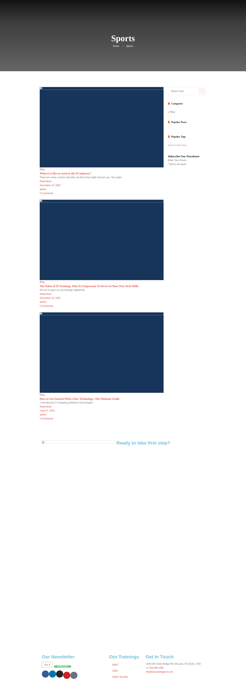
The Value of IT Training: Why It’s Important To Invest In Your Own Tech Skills (89, 286)
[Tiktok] (73, 675)
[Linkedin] (52, 674)
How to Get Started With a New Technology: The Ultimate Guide (79, 398)
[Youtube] (66, 675)
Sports (129, 46)
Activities (171, 145)
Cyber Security (120, 676)
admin (43, 189)
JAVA (115, 670)
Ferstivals (178, 145)
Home (117, 46)
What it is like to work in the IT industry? (65, 173)
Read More (45, 181)
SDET (115, 664)
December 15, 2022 (50, 185)
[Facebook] (45, 674)
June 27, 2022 (47, 410)
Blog (42, 169)
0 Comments (46, 193)
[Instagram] (59, 674)
